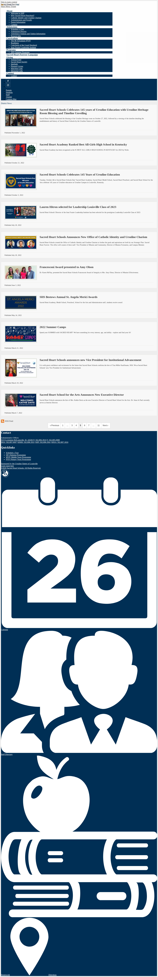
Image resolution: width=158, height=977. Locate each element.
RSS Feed (9, 421)
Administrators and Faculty (21, 20)
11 (99, 425)
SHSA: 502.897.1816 (59, 442)
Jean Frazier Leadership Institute (23, 47)
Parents (9, 90)
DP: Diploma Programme (16, 455)
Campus (14, 24)
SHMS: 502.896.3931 (26, 442)
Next (105, 425)
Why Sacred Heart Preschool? (22, 15)
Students (9, 92)
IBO (5, 473)
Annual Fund (16, 60)
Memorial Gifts (17, 71)
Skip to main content (9, 2)
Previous (55, 425)
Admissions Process (18, 31)
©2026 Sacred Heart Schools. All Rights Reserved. (21, 468)
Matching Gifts (17, 69)
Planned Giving (17, 66)
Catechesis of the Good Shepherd (24, 45)
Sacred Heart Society (19, 62)
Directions (53, 975)
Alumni (9, 97)
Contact (14, 76)
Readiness (15, 43)
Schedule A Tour (17, 29)
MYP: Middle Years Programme (18, 457)
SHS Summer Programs (20, 52)
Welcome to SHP (17, 13)
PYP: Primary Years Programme (18, 459)
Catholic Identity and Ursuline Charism (26, 18)
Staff (8, 95)
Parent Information (18, 22)
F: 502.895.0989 (53, 440)
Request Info (16, 36)
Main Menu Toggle (8, 6)
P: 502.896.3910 (39, 440)
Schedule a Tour (12, 453)
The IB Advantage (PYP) (21, 41)
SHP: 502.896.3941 (43, 442)
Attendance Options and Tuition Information (28, 34)
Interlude (14, 64)
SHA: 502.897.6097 (9, 442)
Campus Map (11, 99)
